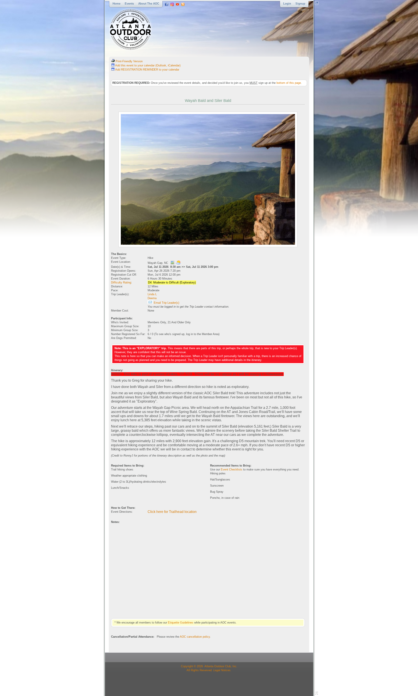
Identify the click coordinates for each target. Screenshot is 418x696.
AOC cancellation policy (195, 636)
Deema (152, 298)
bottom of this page (288, 82)
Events (129, 3)
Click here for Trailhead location (172, 512)
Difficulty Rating (121, 282)
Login (287, 3)
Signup (300, 3)
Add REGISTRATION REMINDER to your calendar (147, 69)
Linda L (152, 294)
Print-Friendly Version (129, 61)
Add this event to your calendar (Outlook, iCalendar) (147, 65)
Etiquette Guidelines (180, 622)
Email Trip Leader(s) (166, 302)
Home (116, 3)
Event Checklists (231, 469)
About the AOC (148, 3)
